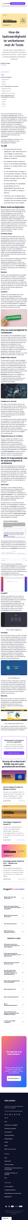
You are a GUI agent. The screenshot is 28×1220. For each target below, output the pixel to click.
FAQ (6, 1178)
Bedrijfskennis (8, 1196)
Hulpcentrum (8, 1161)
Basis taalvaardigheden (6, 77)
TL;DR (2, 75)
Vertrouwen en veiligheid (11, 1125)
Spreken (4, 81)
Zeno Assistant (8, 451)
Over (6, 1121)
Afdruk (6, 1142)
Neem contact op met (10, 1149)
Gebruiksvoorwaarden (10, 1128)
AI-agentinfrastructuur (10, 1190)
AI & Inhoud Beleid (9, 1135)
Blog (6, 1157)
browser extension (6, 494)
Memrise (4, 106)
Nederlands (5, 1218)
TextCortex (4, 99)
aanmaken (14, 548)
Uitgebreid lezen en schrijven (8, 93)
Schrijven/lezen (5, 79)
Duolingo (4, 104)
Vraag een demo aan (18, 3)
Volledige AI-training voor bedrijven (11, 1173)
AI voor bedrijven (9, 1186)
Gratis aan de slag (14, 753)
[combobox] (7, 1218)
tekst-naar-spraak (20, 513)
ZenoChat (21, 265)
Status (6, 1145)
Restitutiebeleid (8, 1138)
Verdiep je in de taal (6, 91)
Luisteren (4, 84)
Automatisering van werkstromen (13, 1193)
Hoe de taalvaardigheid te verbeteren (9, 86)
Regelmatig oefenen (6, 88)
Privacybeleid (8, 1132)
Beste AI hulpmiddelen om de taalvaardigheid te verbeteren (8, 96)
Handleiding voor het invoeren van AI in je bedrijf (13, 1168)
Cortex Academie (9, 1164)
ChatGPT (4, 101)
